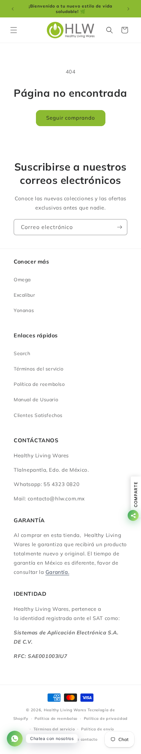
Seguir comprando (70, 118)
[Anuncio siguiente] (128, 8)
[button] (13, 30)
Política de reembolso (39, 384)
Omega (22, 280)
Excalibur (24, 295)
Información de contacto (73, 739)
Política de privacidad (106, 718)
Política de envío (97, 729)
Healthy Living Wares (65, 710)
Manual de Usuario (36, 399)
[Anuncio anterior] (12, 8)
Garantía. (57, 572)
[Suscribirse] (119, 227)
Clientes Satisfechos (38, 415)
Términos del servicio (39, 369)
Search (22, 353)
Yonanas (24, 310)
